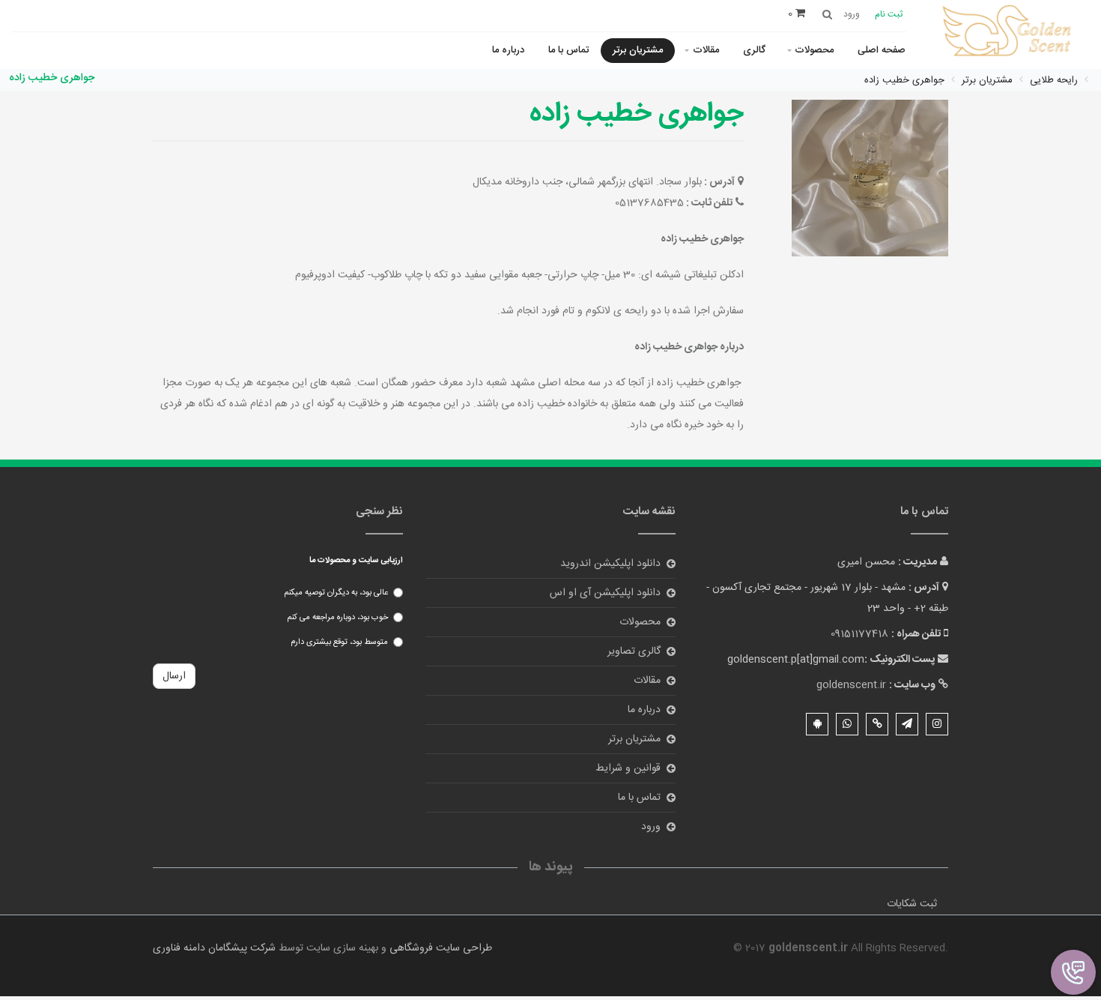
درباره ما (508, 50)
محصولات (814, 50)
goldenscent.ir (851, 685)
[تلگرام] (907, 724)
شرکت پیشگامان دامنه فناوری (214, 948)
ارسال (174, 676)
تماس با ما (568, 50)
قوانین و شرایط (628, 768)
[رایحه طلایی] (1009, 32)
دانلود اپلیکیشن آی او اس (605, 593)
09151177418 (859, 634)
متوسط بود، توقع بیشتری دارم (339, 642)
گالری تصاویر (634, 651)
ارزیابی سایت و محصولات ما (356, 560)
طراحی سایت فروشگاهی (439, 948)
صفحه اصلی (882, 50)
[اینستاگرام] (937, 724)
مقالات (706, 50)
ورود (651, 827)
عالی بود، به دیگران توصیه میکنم (336, 593)
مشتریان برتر (638, 50)
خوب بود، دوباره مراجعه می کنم (337, 617)
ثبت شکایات (912, 904)
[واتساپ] (847, 724)
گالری (754, 50)
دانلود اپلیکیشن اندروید (610, 564)
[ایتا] (877, 724)
